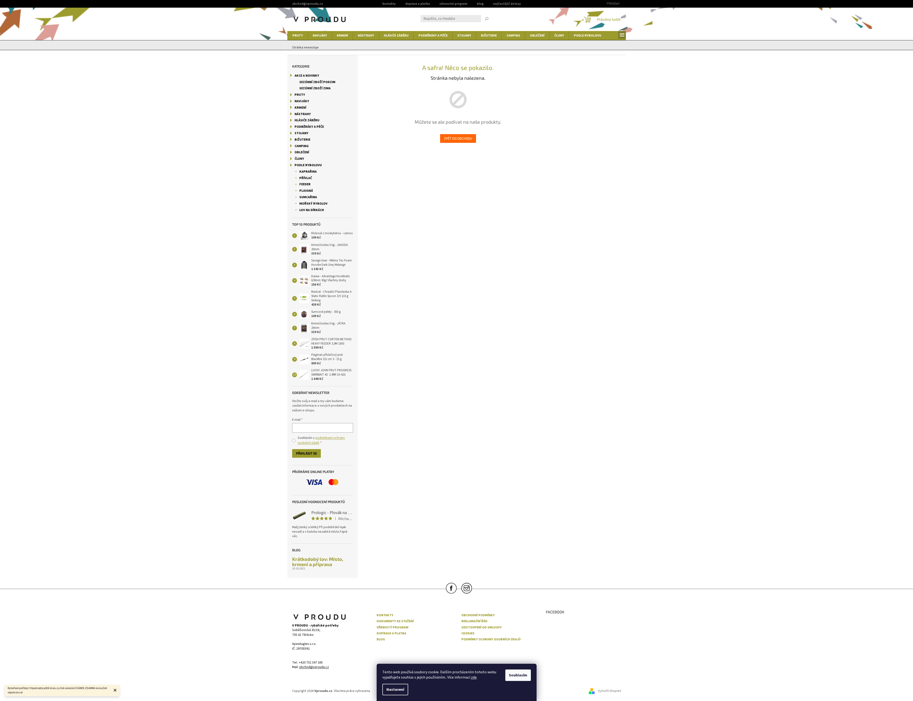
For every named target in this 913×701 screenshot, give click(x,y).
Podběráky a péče (309, 126)
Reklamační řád (474, 621)
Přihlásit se (306, 453)
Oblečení (302, 152)
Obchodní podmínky (478, 615)
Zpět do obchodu (458, 138)
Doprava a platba (417, 4)
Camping (302, 146)
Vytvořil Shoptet (609, 691)
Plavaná (306, 190)
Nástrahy (303, 114)
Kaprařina (308, 171)
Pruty (300, 94)
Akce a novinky (307, 75)
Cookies (468, 633)
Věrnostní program (453, 4)
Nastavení (395, 689)
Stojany (301, 133)
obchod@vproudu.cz (314, 667)
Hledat (486, 19)
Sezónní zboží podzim (317, 82)
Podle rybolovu (308, 165)
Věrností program (392, 627)
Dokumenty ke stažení (395, 621)
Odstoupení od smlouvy (481, 627)
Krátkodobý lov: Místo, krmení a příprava (317, 561)
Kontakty (389, 4)
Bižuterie (302, 139)
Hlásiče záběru (307, 120)
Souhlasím (518, 675)
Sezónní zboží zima (315, 88)
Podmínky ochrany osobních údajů (491, 639)
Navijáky (302, 101)
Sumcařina (308, 197)
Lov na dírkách (311, 210)
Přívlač (305, 178)
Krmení (300, 107)
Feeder (305, 184)
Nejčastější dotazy (507, 4)
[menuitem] (298, 35)
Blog (480, 4)
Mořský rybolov (313, 203)
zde (474, 677)
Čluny (299, 158)
